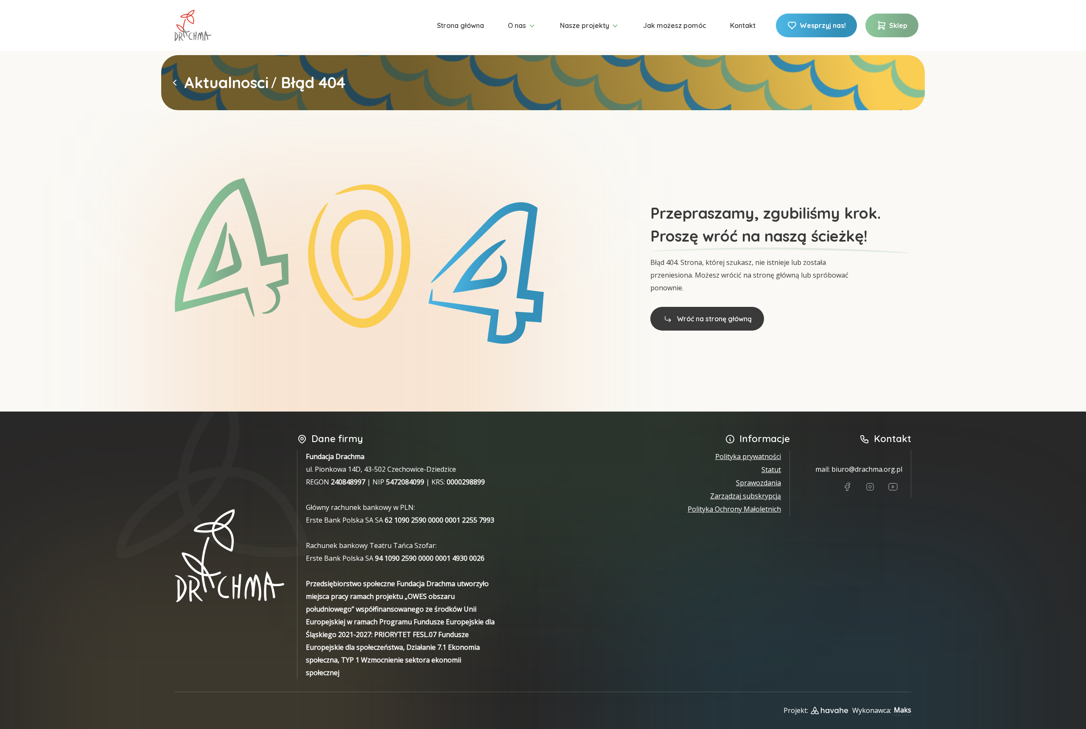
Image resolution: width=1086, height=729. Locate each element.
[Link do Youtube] (893, 487)
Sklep (898, 25)
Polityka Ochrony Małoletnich (734, 509)
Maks (902, 710)
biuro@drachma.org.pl (866, 469)
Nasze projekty (584, 25)
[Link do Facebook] (847, 487)
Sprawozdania (758, 482)
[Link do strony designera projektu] (829, 710)
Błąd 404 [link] (313, 82)
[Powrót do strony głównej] (175, 83)
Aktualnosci (226, 82)
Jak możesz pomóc (674, 25)
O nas (517, 25)
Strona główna (460, 25)
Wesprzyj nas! (823, 25)
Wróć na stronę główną (714, 318)
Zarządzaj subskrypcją (745, 496)
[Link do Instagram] (870, 487)
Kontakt (743, 25)
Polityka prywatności (748, 456)
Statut (771, 469)
